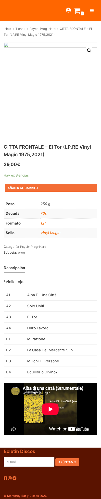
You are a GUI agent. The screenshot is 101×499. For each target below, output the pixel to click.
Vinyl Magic (50, 232)
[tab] (14, 268)
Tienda (20, 29)
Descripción (14, 267)
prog (21, 252)
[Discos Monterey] (12, 10)
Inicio (7, 29)
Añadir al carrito (23, 188)
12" (43, 223)
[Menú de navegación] (91, 10)
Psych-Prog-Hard (42, 29)
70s (43, 213)
